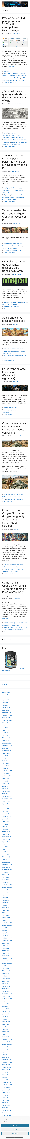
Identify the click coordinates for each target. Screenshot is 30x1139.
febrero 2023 (6, 791)
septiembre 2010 (7, 1044)
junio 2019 (5, 872)
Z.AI (23, 80)
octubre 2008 (6, 1087)
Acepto (15, 1125)
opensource (13, 250)
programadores (15, 142)
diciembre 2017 (6, 902)
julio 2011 (5, 1026)
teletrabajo (24, 142)
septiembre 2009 (7, 1067)
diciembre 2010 (6, 1037)
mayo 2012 (5, 1004)
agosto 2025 (6, 723)
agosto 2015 (5, 943)
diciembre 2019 (6, 862)
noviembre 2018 (7, 885)
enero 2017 (5, 920)
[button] (27, 10)
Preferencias (15, 1133)
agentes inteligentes (19, 627)
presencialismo (21, 140)
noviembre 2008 (7, 1085)
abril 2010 (5, 1054)
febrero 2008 (6, 1105)
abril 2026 (5, 702)
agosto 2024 (6, 753)
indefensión (5, 412)
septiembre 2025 (7, 720)
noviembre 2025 (7, 715)
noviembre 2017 (7, 905)
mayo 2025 (5, 730)
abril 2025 (5, 733)
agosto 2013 (5, 981)
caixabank (18, 410)
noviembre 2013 (7, 976)
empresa (13, 135)
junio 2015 (5, 945)
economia (16, 133)
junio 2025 (5, 728)
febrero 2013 (6, 986)
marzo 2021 (5, 829)
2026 (5, 627)
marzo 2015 (5, 948)
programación (20, 499)
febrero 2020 (6, 857)
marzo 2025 (5, 735)
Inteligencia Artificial (10, 188)
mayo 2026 (5, 700)
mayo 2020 (5, 849)
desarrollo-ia (8, 569)
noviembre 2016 (7, 923)
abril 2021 (5, 826)
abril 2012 (5, 1006)
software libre (6, 192)
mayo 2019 (5, 874)
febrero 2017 (6, 918)
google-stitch (6, 571)
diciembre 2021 (6, 816)
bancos (6, 410)
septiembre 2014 (7, 963)
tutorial (16, 571)
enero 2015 (5, 953)
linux (16, 246)
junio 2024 (5, 758)
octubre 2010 (6, 1042)
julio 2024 (5, 755)
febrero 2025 (6, 738)
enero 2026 (5, 710)
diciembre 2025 (6, 712)
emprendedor (6, 135)
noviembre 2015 (7, 938)
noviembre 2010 (7, 1039)
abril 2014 (5, 966)
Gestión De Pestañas (8, 197)
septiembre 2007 (7, 1115)
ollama (13, 499)
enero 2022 (5, 814)
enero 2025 (5, 740)
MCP (12, 571)
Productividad (6, 142)
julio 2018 (5, 890)
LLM (3, 80)
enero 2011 (5, 1034)
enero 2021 (5, 834)
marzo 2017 (5, 915)
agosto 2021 (5, 821)
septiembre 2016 (7, 925)
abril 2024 (5, 761)
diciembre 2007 (6, 1110)
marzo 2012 (5, 1009)
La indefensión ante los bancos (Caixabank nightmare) (14, 373)
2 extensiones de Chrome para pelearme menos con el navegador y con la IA (15, 161)
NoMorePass (6, 670)
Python (20, 246)
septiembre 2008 (7, 1090)
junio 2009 (5, 1072)
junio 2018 (5, 892)
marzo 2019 (5, 877)
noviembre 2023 (7, 771)
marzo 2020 (5, 854)
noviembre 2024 (7, 745)
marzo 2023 (5, 788)
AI (4, 195)
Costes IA (23, 73)
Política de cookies (10, 1137)
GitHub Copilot (11, 75)
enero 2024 (5, 766)
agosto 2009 (6, 1069)
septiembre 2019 (7, 869)
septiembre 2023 (7, 776)
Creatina (21, 668)
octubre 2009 (6, 1064)
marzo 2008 (5, 1102)
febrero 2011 (6, 1031)
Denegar (15, 1129)
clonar (6, 250)
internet (11, 190)
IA (15, 197)
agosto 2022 (6, 804)
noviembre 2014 (7, 958)
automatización (19, 629)
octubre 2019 (6, 867)
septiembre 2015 (7, 940)
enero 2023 (5, 793)
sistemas (24, 302)
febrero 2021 (6, 831)
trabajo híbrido (6, 144)
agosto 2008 (6, 1092)
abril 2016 (5, 930)
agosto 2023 (6, 778)
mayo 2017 (5, 912)
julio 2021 (5, 824)
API (5, 73)
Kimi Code (24, 78)
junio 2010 (5, 1049)
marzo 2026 (5, 705)
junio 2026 (5, 697)
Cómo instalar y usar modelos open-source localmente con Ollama (14, 428)
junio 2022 (5, 806)
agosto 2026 (6, 692)
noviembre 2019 (7, 864)
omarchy (16, 306)
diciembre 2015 (6, 935)
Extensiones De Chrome (18, 195)
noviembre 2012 (7, 994)
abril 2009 (5, 1077)
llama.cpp (23, 355)
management (8, 140)
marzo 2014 (5, 968)
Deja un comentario (10, 82)
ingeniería (12, 137)
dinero (11, 133)
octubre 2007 (6, 1113)
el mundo (19, 243)
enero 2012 (5, 1014)
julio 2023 (5, 781)
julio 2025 (5, 725)
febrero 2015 (6, 950)
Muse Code (8, 80)
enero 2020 (5, 859)
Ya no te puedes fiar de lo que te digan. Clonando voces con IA (14, 215)
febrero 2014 (6, 971)
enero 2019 (5, 880)
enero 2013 (5, 988)
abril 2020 (5, 852)
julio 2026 (5, 695)
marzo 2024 (5, 763)
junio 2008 (5, 1097)
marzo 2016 (5, 933)
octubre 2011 (6, 1021)
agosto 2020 (6, 842)
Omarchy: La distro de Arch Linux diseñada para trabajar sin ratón (13, 266)
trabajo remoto (16, 144)
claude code (15, 73)
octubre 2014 (6, 961)
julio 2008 (5, 1095)
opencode (5, 358)
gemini (4, 75)
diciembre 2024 (6, 743)
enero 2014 (5, 973)
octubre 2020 (6, 839)
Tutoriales (14, 248)
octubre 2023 (6, 773)
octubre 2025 (6, 717)
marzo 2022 (5, 811)
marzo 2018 (5, 900)
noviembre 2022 (7, 799)
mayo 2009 (5, 1075)
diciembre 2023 (6, 768)
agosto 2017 (5, 910)
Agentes (10, 627)
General (6, 71)
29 (9, 640)
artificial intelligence (8, 629)
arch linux (7, 306)
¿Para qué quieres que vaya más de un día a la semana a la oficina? (14, 96)
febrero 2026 (6, 707)
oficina (14, 140)
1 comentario (8, 501)
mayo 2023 (5, 783)
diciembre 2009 (7, 1059)
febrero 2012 (6, 1011)
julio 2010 (5, 1047)
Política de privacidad (18, 1137)
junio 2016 (5, 928)
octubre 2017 (6, 907)
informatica (5, 137)
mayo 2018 (5, 895)
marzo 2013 (5, 983)
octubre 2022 (6, 801)
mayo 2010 (5, 1052)
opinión (6, 133)
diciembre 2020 (6, 836)
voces (19, 250)
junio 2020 (5, 847)
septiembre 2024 (7, 750)
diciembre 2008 (6, 1082)
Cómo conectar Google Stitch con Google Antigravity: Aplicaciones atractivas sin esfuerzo (13, 517)
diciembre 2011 (6, 1016)
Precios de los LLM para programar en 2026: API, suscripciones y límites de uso (13, 24)
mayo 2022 (5, 809)
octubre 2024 (6, 748)
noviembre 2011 (6, 1019)
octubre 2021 (6, 819)
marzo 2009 (5, 1080)
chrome (8, 195)
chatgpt (9, 73)
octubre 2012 (6, 996)
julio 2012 (5, 1001)
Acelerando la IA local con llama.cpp (13, 319)
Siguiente (13, 640)
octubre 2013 (6, 978)
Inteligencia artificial (14, 78)
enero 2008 (5, 1107)
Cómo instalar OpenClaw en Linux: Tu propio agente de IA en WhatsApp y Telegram (14, 589)
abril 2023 (5, 786)
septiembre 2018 (7, 887)
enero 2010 (5, 1057)
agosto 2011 (5, 1024)
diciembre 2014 (6, 956)
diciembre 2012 (6, 991)
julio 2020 (5, 844)
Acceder (4, 684)
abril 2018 (5, 897)
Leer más (11, 66)
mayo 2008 (5, 1100)
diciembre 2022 (6, 796)
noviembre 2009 (7, 1062)
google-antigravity (17, 569)
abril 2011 (5, 1029)
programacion (17, 80)
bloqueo (11, 410)
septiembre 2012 (7, 999)
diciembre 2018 (6, 882)
